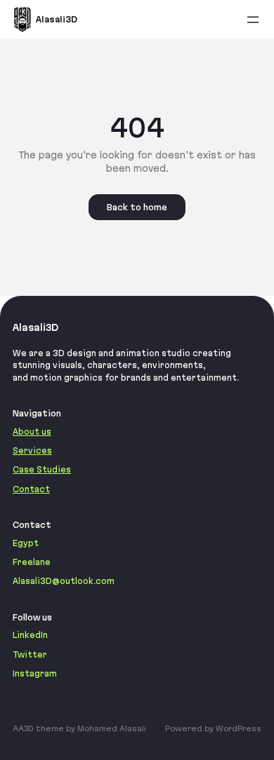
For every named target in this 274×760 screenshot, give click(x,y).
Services (32, 450)
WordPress (238, 728)
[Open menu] (252, 19)
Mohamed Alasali (111, 728)
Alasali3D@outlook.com (64, 580)
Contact (31, 489)
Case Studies (42, 469)
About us (32, 431)
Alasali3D (56, 19)
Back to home (137, 207)
